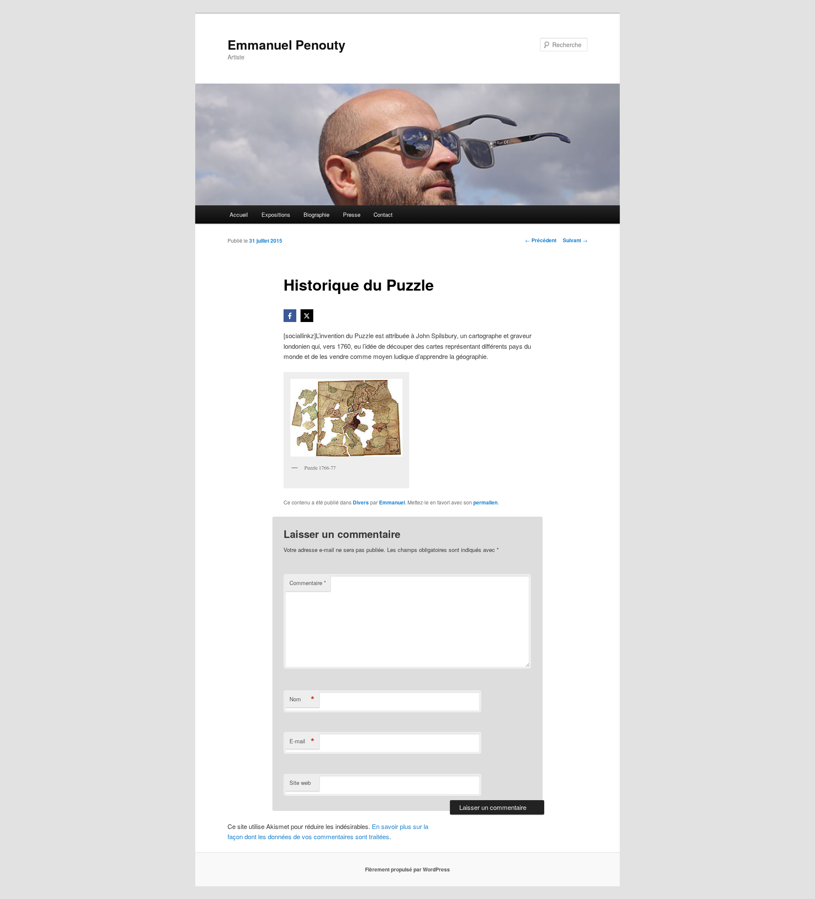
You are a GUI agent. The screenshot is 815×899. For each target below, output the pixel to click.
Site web (300, 783)
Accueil (239, 214)
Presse (351, 214)
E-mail (302, 741)
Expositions (275, 214)
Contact (383, 214)
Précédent (540, 240)
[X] (307, 315)
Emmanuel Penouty (287, 44)
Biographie (316, 214)
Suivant (575, 240)
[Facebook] (290, 315)
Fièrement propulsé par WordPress (407, 869)
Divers (361, 502)
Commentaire (307, 583)
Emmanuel (392, 502)
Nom (302, 699)
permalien (485, 502)
